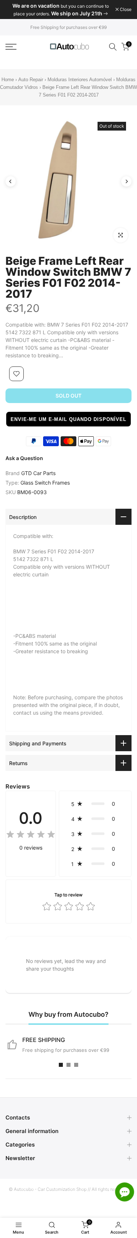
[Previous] (10, 181)
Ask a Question (24, 458)
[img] (31, 835)
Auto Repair (30, 79)
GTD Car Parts (38, 473)
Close (125, 9)
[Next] (126, 181)
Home (7, 79)
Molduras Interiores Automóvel (79, 79)
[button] (68, 419)
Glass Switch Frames (45, 482)
